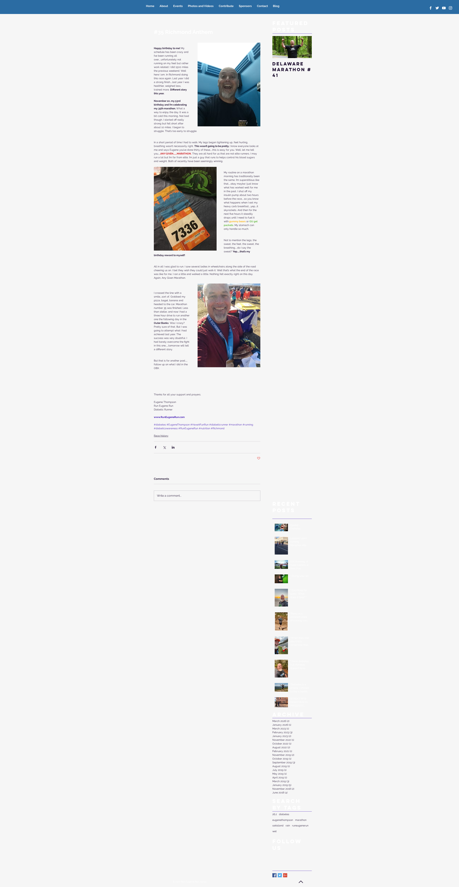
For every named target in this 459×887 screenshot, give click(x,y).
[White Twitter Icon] (437, 8)
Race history (161, 435)
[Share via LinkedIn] (173, 447)
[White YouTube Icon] (444, 8)
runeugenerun (300, 825)
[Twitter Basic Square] (280, 875)
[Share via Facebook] (155, 447)
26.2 (274, 814)
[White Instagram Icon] (450, 8)
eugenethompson (282, 820)
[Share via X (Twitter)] (164, 447)
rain (288, 825)
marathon (300, 820)
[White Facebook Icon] (430, 8)
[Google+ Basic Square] (285, 875)
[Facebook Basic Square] (274, 875)
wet (274, 831)
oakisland (277, 825)
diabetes (284, 814)
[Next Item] (306, 47)
